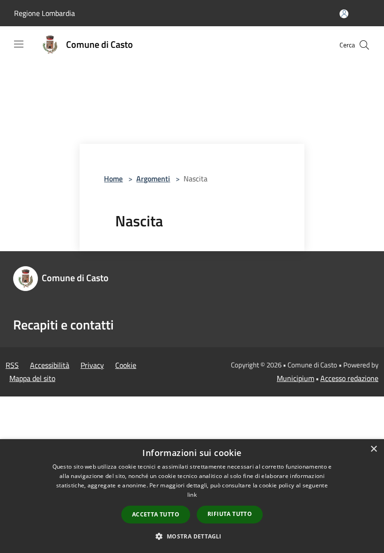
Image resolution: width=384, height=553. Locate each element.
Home (113, 178)
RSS (12, 365)
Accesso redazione (349, 378)
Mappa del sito (32, 378)
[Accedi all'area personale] (344, 14)
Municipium (295, 378)
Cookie (125, 365)
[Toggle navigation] (18, 44)
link (192, 495)
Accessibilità (49, 365)
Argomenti (153, 178)
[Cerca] (364, 45)
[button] (191, 536)
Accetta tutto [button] (155, 514)
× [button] (373, 449)
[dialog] (192, 496)
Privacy (92, 365)
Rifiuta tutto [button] (229, 514)
